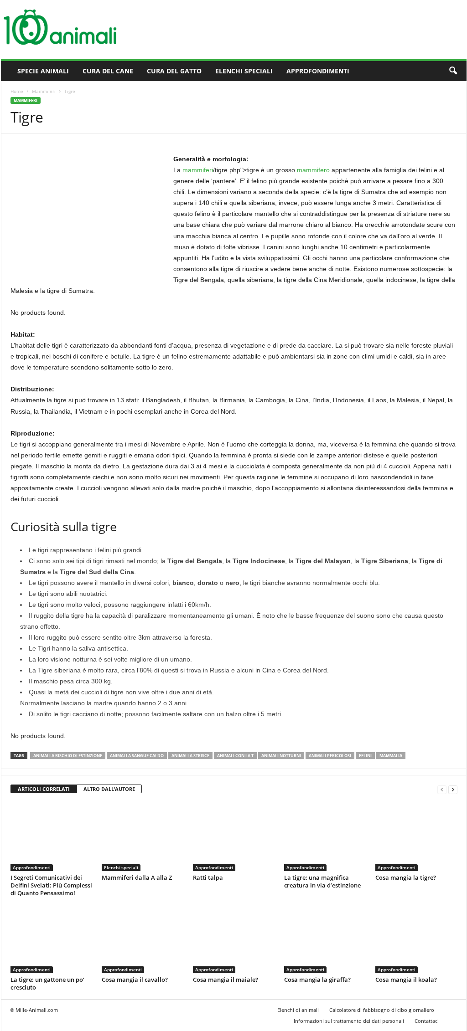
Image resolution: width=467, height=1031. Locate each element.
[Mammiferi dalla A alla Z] (143, 837)
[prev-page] (441, 789)
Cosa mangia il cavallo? (135, 979)
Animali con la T (235, 756)
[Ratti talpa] (234, 837)
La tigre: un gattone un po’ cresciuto (47, 983)
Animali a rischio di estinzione (67, 756)
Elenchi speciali (244, 71)
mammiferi (197, 170)
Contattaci (427, 1020)
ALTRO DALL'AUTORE (109, 788)
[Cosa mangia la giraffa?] (325, 939)
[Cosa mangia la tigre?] (416, 837)
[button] (453, 71)
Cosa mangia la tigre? (405, 877)
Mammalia (390, 756)
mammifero (313, 170)
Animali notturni (281, 756)
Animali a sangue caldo (137, 756)
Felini (365, 756)
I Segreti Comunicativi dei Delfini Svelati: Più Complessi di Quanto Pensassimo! (51, 885)
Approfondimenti (317, 71)
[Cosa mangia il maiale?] (234, 939)
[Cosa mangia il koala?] (416, 939)
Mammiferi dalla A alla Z (137, 877)
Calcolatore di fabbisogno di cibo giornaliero (381, 1009)
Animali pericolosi (330, 756)
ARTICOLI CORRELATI (44, 788)
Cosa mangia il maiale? (225, 979)
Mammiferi (44, 91)
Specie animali (43, 71)
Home (16, 91)
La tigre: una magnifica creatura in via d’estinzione (322, 881)
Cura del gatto (174, 71)
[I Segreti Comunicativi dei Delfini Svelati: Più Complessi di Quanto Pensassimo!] (51, 837)
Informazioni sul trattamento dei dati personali (349, 1020)
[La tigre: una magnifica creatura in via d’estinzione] (325, 837)
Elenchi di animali (298, 1009)
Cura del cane (108, 71)
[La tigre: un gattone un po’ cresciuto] (51, 939)
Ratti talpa (208, 877)
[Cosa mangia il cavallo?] (143, 939)
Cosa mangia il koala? (406, 979)
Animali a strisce (190, 756)
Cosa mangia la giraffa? (317, 979)
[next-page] (452, 789)
